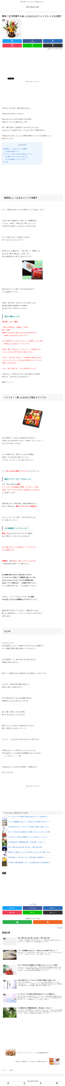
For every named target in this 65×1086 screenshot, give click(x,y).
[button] (60, 513)
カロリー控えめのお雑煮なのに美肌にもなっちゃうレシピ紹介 (29, 832)
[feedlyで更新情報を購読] (17, 922)
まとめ (5, 162)
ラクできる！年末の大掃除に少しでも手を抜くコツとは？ (28, 837)
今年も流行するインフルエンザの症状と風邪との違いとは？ (28, 827)
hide (24, 145)
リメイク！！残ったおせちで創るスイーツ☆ (18, 154)
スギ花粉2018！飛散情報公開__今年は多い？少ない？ (26, 842)
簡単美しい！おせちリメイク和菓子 (15, 149)
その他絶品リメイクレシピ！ (15, 159)
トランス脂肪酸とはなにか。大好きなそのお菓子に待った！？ (29, 822)
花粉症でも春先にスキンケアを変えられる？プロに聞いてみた (29, 852)
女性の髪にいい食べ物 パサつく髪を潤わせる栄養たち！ (27, 857)
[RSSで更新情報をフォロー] (47, 922)
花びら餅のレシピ (12, 151)
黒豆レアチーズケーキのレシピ (16, 157)
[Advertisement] (32, 63)
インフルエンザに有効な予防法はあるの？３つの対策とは (28, 816)
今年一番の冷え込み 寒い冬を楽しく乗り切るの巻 (25, 847)
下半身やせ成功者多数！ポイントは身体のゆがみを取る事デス (29, 862)
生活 (4, 873)
